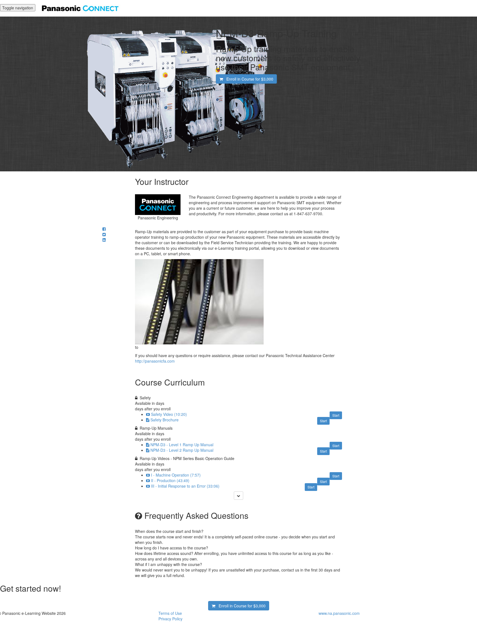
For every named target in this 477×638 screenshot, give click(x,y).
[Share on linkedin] (104, 240)
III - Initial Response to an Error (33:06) (185, 486)
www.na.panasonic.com (339, 613)
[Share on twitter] (104, 234)
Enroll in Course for (248, 79)
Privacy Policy (170, 618)
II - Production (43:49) (170, 480)
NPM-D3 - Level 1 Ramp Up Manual (181, 444)
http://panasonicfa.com (155, 361)
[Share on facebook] (104, 229)
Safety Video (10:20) (169, 414)
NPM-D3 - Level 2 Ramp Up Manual (181, 450)
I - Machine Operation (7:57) (176, 475)
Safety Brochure (164, 419)
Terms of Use (170, 613)
